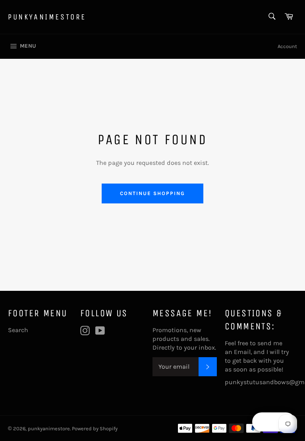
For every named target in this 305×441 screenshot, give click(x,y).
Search (18, 330)
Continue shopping (152, 193)
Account (287, 46)
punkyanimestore (47, 16)
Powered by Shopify (95, 428)
